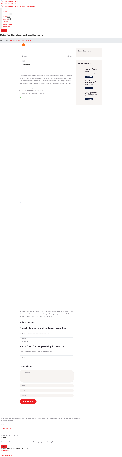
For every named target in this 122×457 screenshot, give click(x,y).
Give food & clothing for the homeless (92, 93)
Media (5, 16)
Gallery (5, 19)
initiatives (6, 14)
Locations (6, 21)
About (5, 11)
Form (6, 40)
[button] (5, 450)
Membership (6, 26)
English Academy (8, 24)
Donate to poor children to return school (91, 69)
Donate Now (89, 76)
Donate (4, 30)
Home (2, 40)
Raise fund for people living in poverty (92, 81)
